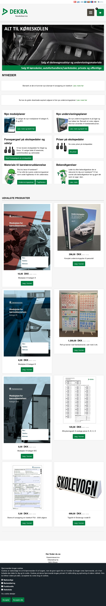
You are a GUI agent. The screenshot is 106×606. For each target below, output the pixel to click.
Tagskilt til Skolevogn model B (79, 517)
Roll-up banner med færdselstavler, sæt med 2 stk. (79, 344)
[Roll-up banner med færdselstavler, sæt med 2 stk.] (79, 336)
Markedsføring (9, 583)
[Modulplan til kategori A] (27, 269)
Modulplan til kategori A (27, 278)
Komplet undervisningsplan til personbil (79, 258)
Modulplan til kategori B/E (27, 450)
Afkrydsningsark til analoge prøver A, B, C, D (79, 431)
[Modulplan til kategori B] (27, 356)
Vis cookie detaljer (8, 593)
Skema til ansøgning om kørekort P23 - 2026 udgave (27, 517)
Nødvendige (8, 580)
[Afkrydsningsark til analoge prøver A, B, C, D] (79, 422)
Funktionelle (9, 586)
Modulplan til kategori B (27, 364)
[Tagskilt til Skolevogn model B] (79, 509)
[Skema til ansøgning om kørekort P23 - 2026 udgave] (27, 509)
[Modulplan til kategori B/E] (27, 442)
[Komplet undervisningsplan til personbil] (79, 250)
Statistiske (8, 589)
